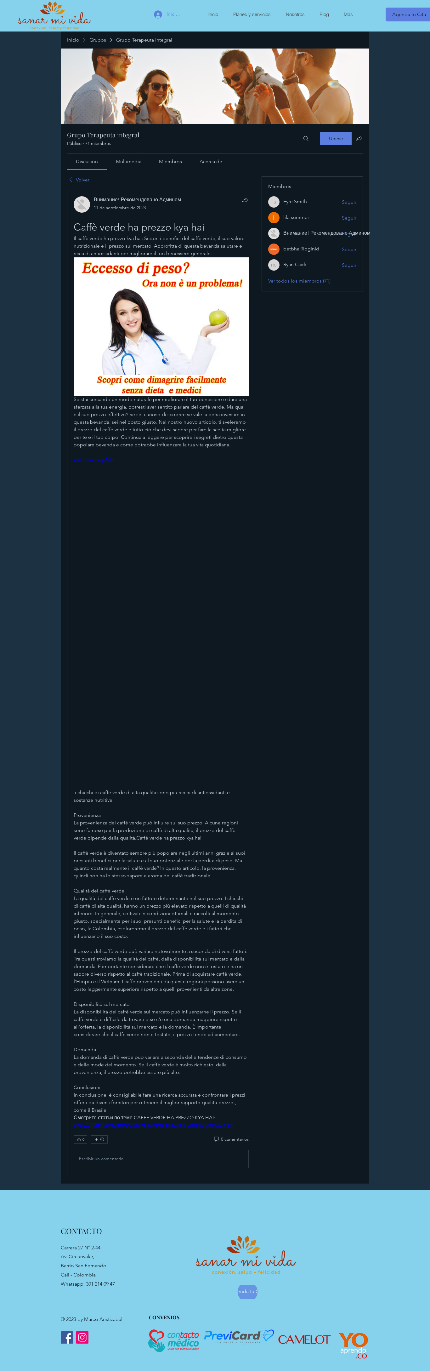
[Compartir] (245, 200)
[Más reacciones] (99, 1139)
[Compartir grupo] (359, 138)
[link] (87, 161)
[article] (161, 683)
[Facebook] (67, 1337)
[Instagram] (82, 1337)
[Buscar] (306, 138)
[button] (251, 14)
